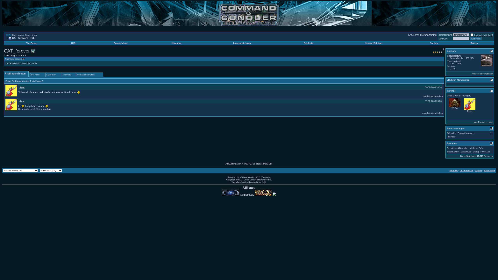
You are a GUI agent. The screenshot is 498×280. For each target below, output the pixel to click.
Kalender (176, 43)
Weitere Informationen (482, 74)
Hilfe (73, 43)
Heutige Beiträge (373, 43)
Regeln (474, 43)
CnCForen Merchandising (422, 34)
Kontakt (454, 170)
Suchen (434, 43)
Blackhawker (453, 151)
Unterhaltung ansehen (432, 96)
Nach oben (489, 170)
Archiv (478, 170)
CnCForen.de (466, 170)
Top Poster (31, 43)
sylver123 (485, 151)
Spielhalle (309, 43)
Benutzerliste (31, 35)
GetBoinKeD (247, 194)
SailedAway (465, 151)
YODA (455, 108)
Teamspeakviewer (242, 43)
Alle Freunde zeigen (483, 122)
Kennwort (442, 39)
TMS (263, 182)
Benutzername (445, 35)
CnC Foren (17, 35)
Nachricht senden (13, 59)
